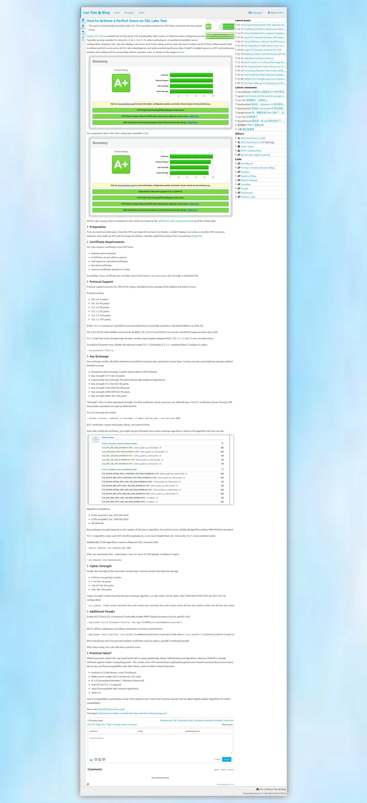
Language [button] (256, 12)
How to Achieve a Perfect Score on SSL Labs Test (127, 20)
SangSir (245, 188)
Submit (227, 759)
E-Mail (140, 731)
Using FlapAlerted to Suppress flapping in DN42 (268, 33)
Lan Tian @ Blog (96, 12)
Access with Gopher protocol (255, 154)
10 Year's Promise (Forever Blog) (257, 167)
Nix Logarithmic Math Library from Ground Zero (268, 45)
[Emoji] (95, 759)
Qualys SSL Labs (95, 35)
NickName (93, 731)
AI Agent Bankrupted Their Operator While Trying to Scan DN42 (276, 24)
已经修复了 (252, 116)
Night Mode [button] (277, 12)
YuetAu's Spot (248, 196)
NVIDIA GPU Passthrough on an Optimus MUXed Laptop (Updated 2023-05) (282, 78)
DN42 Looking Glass (251, 150)
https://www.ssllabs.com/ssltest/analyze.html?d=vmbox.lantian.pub (133, 713)
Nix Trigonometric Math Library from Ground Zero (269, 66)
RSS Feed (246, 138)
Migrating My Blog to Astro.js (259, 58)
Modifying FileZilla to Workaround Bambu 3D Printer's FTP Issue (276, 28)
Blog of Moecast (249, 180)
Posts (117, 12)
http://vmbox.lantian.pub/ (111, 709)
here (181, 51)
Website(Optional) (192, 731)
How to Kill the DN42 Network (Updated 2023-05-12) (271, 74)
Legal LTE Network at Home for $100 (262, 49)
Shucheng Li (247, 192)
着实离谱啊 (248, 129)
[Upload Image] (99, 759)
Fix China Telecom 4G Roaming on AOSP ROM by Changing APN (276, 82)
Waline (227, 784)
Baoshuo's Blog (248, 175)
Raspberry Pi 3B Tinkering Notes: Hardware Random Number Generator (197, 720)
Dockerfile (196, 235)
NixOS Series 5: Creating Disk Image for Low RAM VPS (271, 62)
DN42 (142, 12)
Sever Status (247, 146)
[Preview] (104, 759)
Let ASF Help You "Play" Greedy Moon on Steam (112, 724)
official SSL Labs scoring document (175, 220)
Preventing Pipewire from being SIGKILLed (266, 70)
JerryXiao (246, 184)
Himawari (129, 12)
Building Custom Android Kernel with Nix (265, 53)
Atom (255, 138)
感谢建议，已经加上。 (257, 100)
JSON (263, 138)
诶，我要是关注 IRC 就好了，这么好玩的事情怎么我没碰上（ (283, 112)
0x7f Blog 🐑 (247, 163)
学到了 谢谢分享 (255, 124)
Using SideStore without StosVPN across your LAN (269, 41)
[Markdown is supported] (91, 759)
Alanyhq (245, 171)
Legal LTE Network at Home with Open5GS (265, 37)
